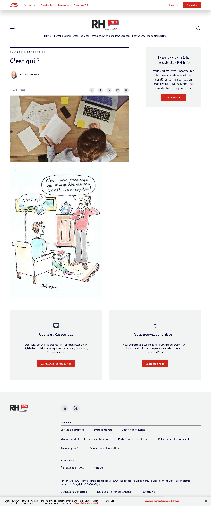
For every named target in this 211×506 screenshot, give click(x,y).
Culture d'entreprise (28, 52)
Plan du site (148, 491)
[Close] (206, 501)
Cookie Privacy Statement (86, 503)
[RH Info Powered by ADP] (105, 25)
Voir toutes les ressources (56, 363)
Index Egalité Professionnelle (114, 491)
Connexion (191, 5)
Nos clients (46, 5)
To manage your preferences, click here (161, 501)
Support (173, 5)
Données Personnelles (74, 491)
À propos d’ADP (81, 5)
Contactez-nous (155, 363)
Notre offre (30, 5)
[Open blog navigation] (12, 28)
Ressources (63, 5)
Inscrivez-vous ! (173, 97)
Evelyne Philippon (29, 74)
